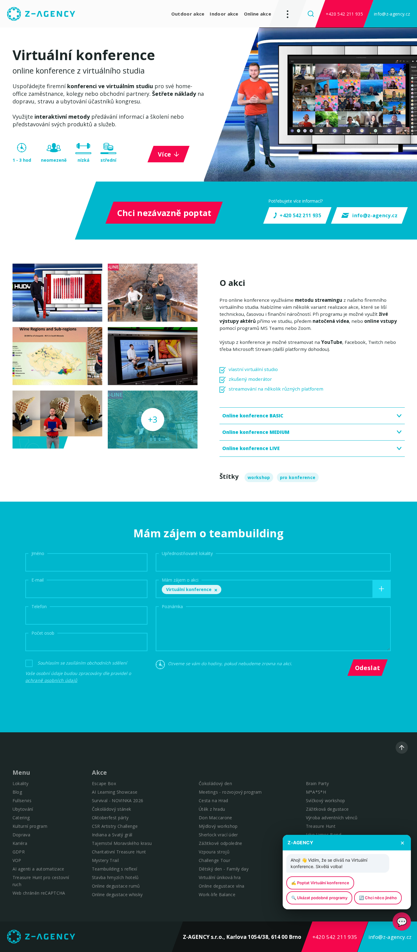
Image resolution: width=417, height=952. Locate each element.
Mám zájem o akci (180, 579)
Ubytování (23, 809)
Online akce (257, 14)
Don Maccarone (215, 817)
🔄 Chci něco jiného (378, 897)
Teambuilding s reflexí (114, 869)
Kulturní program (30, 826)
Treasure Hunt (320, 826)
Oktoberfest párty (110, 817)
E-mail (37, 579)
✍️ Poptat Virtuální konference (320, 882)
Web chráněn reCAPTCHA (39, 893)
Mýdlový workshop (218, 826)
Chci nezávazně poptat (163, 212)
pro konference (298, 477)
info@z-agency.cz (392, 14)
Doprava (21, 835)
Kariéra (20, 843)
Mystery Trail (105, 860)
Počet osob (42, 633)
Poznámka (172, 606)
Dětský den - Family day (223, 869)
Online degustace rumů (116, 886)
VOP (17, 860)
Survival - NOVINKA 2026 (117, 800)
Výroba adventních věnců (332, 817)
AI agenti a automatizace (38, 869)
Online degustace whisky (117, 894)
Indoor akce (224, 14)
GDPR (19, 852)
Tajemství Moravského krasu (122, 843)
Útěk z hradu (212, 809)
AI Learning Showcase (115, 792)
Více (164, 154)
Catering (21, 817)
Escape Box (104, 783)
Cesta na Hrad (213, 800)
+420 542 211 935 (344, 14)
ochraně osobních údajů (51, 680)
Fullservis (22, 800)
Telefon (39, 606)
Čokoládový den (215, 783)
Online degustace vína (221, 886)
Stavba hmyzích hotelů (115, 877)
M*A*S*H (316, 792)
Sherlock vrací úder (218, 835)
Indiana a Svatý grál (112, 835)
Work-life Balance (217, 894)
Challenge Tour (214, 860)
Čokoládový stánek (111, 809)
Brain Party (317, 783)
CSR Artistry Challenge (115, 826)
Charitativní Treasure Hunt (119, 852)
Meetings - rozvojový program (230, 792)
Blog (17, 792)
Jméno (37, 553)
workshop (259, 477)
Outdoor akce (188, 14)
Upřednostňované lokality (187, 553)
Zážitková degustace (327, 809)
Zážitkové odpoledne (220, 843)
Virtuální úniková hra (220, 877)
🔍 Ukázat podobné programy (319, 897)
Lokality (21, 783)
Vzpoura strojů (214, 852)
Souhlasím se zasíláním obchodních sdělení (82, 663)
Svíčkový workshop (325, 800)
